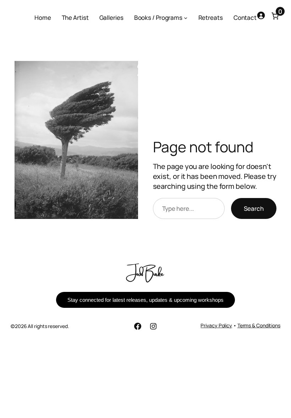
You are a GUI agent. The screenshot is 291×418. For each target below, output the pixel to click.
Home (42, 17)
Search (254, 208)
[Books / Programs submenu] (185, 17)
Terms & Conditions (258, 325)
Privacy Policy (216, 325)
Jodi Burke (146, 272)
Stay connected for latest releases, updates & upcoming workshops (145, 300)
